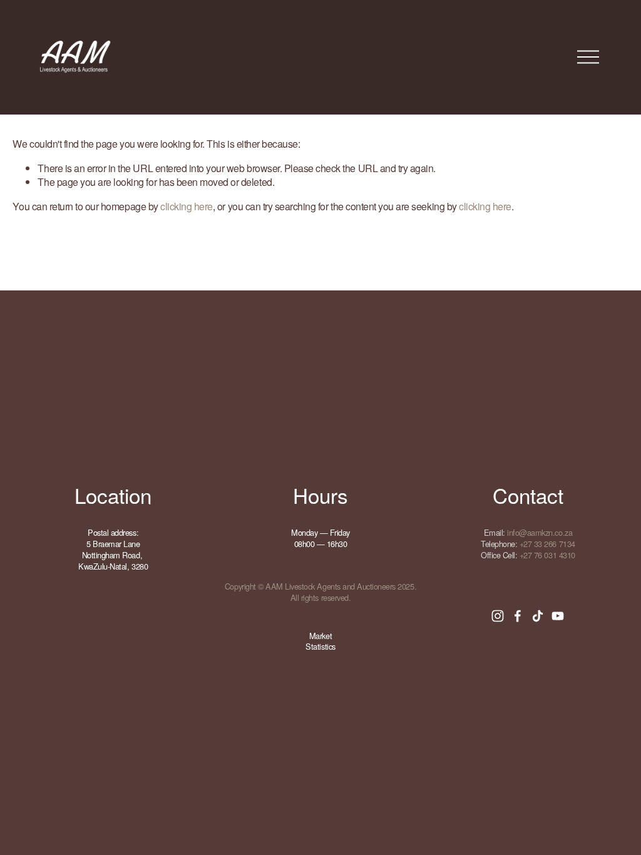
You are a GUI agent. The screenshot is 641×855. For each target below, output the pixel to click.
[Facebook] (517, 616)
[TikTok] (537, 616)
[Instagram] (497, 616)
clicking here (186, 206)
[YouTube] (557, 616)
